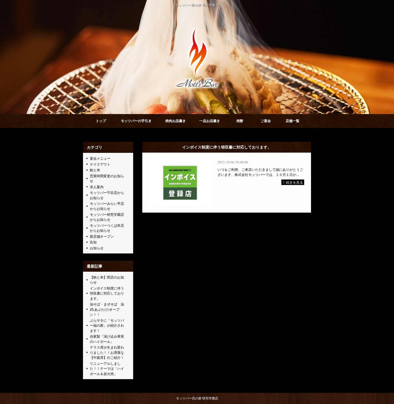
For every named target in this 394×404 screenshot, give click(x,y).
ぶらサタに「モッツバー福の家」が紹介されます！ (107, 325)
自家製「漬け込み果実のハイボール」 (107, 339)
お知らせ (97, 248)
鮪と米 (95, 170)
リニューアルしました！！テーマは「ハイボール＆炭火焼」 (107, 368)
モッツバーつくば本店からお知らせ (107, 228)
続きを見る (294, 182)
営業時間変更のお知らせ (107, 178)
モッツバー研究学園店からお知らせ (107, 217)
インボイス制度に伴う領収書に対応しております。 (107, 293)
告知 (93, 242)
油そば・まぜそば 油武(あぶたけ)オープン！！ (107, 309)
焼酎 (239, 121)
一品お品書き (210, 121)
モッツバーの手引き (136, 121)
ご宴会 (266, 121)
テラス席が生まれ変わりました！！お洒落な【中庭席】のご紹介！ (107, 352)
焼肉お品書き (175, 121)
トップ (101, 121)
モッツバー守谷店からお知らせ (107, 195)
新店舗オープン (102, 236)
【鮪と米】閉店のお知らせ (107, 280)
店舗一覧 (292, 121)
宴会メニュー (100, 158)
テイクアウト (100, 164)
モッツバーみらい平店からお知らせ (107, 206)
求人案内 (97, 187)
